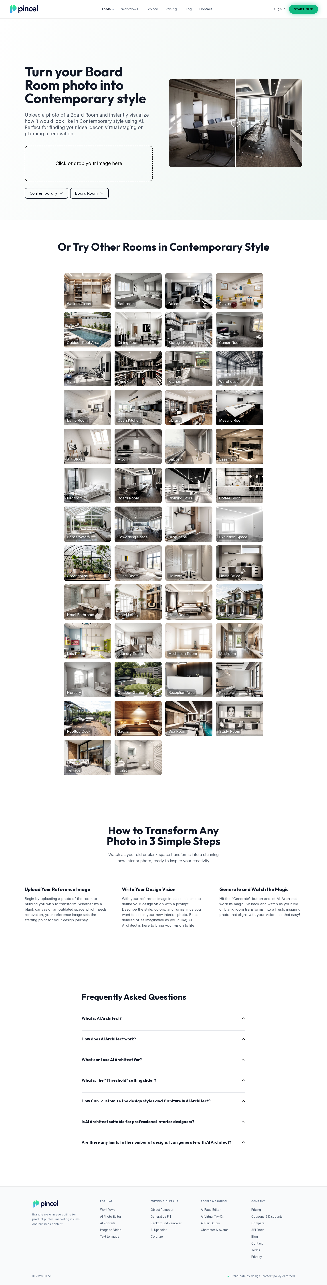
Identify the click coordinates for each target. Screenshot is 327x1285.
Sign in (279, 9)
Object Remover (162, 1209)
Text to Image (109, 1236)
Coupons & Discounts (267, 1216)
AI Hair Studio (210, 1223)
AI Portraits (107, 1223)
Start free (303, 9)
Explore (152, 9)
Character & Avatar (214, 1230)
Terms (255, 1250)
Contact (205, 9)
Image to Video (110, 1230)
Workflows (129, 9)
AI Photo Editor (110, 1216)
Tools (106, 9)
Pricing (171, 9)
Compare (257, 1223)
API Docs (257, 1230)
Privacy (256, 1257)
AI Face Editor (211, 1209)
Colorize (157, 1236)
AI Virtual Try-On (212, 1216)
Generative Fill (161, 1216)
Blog (188, 9)
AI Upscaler (159, 1230)
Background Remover (166, 1223)
